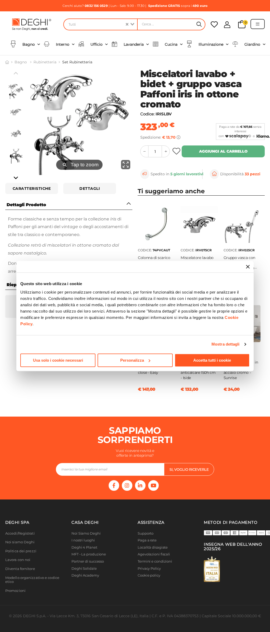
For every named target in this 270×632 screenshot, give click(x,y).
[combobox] (100, 24)
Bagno (21, 62)
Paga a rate (147, 540)
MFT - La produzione (88, 554)
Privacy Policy (149, 568)
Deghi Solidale (84, 568)
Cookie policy (149, 575)
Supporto (145, 533)
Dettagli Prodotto (26, 204)
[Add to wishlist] (177, 151)
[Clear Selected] (127, 24)
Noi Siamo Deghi (86, 533)
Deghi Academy (85, 575)
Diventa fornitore (20, 569)
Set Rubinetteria (77, 62)
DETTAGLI (89, 188)
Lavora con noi (17, 560)
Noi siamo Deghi (20, 542)
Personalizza (132, 360)
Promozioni (15, 591)
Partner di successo (87, 561)
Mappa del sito (150, 582)
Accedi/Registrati (20, 533)
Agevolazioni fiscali (154, 554)
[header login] (227, 24)
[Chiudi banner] (248, 266)
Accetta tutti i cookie (212, 360)
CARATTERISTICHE (32, 188)
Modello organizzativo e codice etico (32, 580)
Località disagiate (153, 547)
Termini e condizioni (155, 561)
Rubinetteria (44, 62)
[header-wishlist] (214, 24)
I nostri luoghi (83, 540)
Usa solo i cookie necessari (58, 360)
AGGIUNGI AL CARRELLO (223, 151)
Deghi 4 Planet (84, 547)
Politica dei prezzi (20, 551)
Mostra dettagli (225, 344)
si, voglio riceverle (189, 469)
